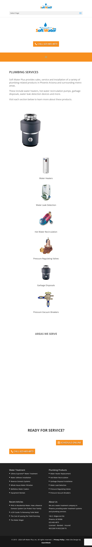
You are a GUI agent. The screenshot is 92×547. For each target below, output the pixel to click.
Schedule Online (71, 442)
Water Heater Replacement (60, 474)
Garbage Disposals (46, 285)
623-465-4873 (54, 522)
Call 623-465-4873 (47, 43)
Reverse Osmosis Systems (20, 481)
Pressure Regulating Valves (46, 258)
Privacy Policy (59, 540)
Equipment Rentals (18, 493)
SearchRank (46, 543)
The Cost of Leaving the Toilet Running (25, 516)
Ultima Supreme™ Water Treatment (24, 474)
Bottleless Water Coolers (20, 489)
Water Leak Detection (46, 205)
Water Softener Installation (21, 477)
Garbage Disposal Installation (61, 481)
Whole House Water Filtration (22, 485)
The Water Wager (17, 520)
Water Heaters (46, 178)
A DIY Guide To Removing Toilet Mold (25, 512)
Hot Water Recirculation (46, 231)
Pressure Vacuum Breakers (46, 312)
